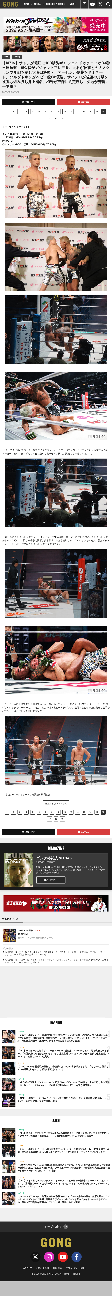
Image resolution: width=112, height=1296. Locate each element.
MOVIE (73, 4)
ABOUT (27, 1268)
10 (65, 111)
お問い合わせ (42, 1268)
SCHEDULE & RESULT (55, 4)
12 (78, 111)
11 (71, 111)
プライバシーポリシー (77, 1268)
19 (62, 118)
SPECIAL (37, 4)
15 (97, 111)
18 (56, 118)
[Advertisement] (56, 992)
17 (50, 118)
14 (90, 111)
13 (84, 111)
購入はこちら (50, 880)
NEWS (26, 4)
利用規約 (57, 1268)
